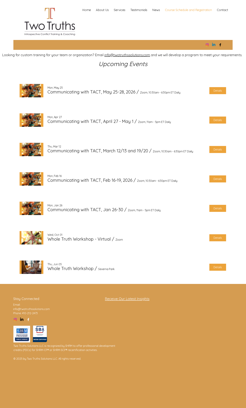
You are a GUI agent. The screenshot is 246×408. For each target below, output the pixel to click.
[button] (91, 92)
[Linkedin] (214, 45)
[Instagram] (207, 45)
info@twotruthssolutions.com (127, 55)
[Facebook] (220, 45)
